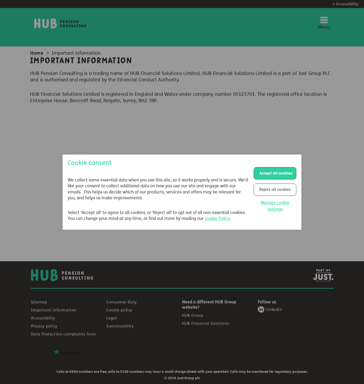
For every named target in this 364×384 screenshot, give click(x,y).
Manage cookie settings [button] (275, 206)
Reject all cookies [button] (275, 189)
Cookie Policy (217, 218)
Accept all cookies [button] (275, 173)
